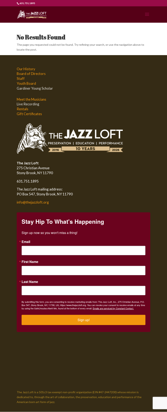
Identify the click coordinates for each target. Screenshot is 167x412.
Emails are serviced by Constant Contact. (113, 308)
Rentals (22, 109)
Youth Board (26, 83)
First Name (30, 261)
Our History (26, 69)
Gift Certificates (29, 114)
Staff (21, 78)
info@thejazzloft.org (33, 202)
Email (26, 241)
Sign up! (84, 319)
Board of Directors (31, 73)
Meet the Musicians (31, 99)
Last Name (30, 281)
